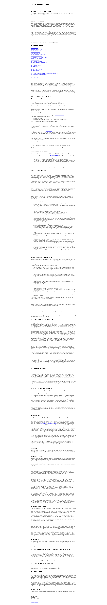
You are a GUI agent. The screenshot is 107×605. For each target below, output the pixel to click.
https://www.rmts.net (43, 16)
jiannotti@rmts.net (48, 131)
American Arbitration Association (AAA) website (48, 423)
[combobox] (105, 604)
